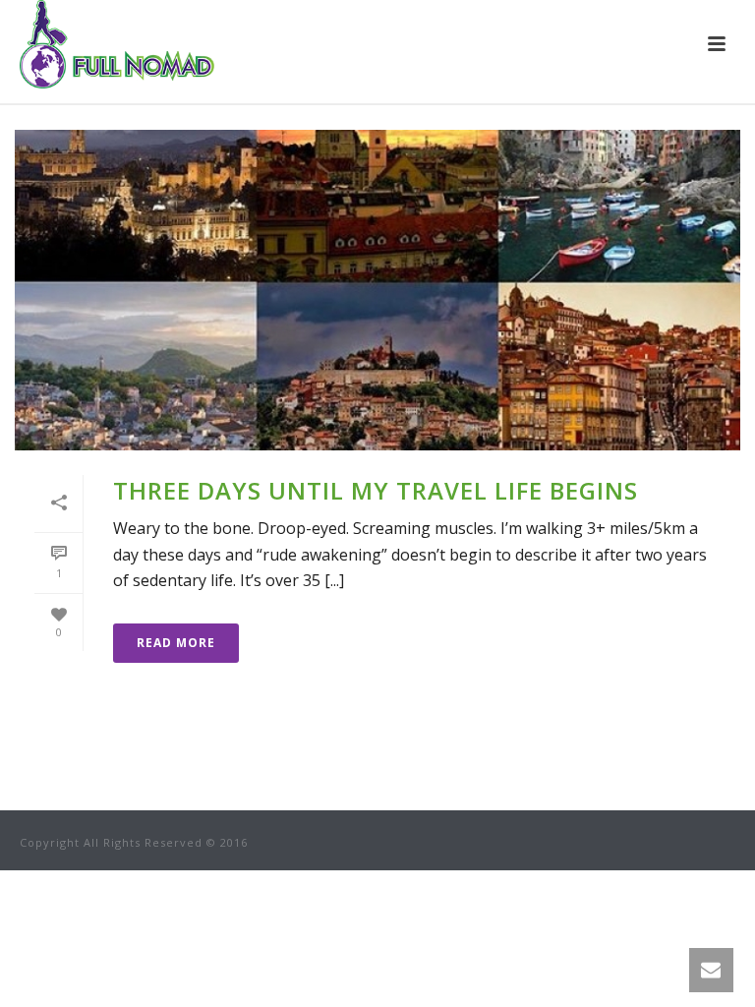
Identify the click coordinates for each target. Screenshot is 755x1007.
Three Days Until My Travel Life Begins (375, 490)
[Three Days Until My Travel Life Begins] (377, 290)
